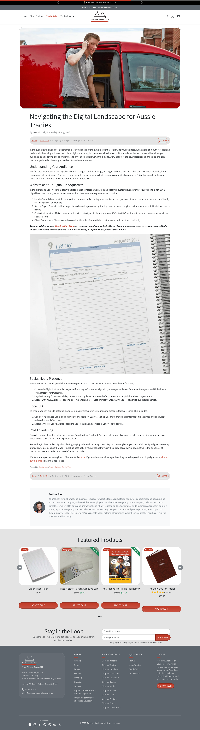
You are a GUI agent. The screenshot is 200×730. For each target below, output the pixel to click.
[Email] (54, 724)
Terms (76, 665)
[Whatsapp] (49, 724)
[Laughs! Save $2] (120, 583)
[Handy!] (38, 583)
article (82, 457)
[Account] (172, 16)
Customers (43, 467)
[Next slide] (180, 567)
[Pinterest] (44, 724)
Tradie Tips (66, 467)
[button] (167, 16)
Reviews (77, 660)
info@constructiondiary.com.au (39, 693)
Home (24, 16)
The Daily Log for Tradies (161, 588)
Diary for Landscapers (111, 707)
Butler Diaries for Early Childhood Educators (83, 699)
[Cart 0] (178, 16)
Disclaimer (78, 682)
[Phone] (59, 724)
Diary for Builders (109, 660)
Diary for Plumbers (110, 669)
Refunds (77, 673)
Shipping (78, 677)
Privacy (77, 669)
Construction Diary (64, 226)
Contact (77, 686)
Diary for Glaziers (109, 686)
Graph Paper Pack (38, 588)
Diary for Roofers (109, 682)
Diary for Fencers (109, 703)
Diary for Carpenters (110, 677)
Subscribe (163, 637)
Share (164, 140)
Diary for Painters (109, 699)
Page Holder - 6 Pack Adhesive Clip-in (79, 588)
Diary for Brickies (109, 690)
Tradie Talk (51, 16)
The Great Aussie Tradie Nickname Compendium (120, 588)
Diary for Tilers (108, 694)
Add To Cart (38, 605)
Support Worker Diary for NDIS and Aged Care (85, 692)
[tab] (99, 616)
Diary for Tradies (109, 665)
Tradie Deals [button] (66, 16)
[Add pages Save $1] (79, 583)
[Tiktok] (39, 724)
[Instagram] (34, 724)
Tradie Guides (55, 467)
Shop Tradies (36, 16)
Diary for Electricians (110, 673)
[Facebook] (29, 724)
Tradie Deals (134, 673)
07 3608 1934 (30, 689)
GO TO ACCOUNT (165, 686)
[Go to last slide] (19, 567)
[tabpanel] (100, 582)
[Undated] (161, 583)
